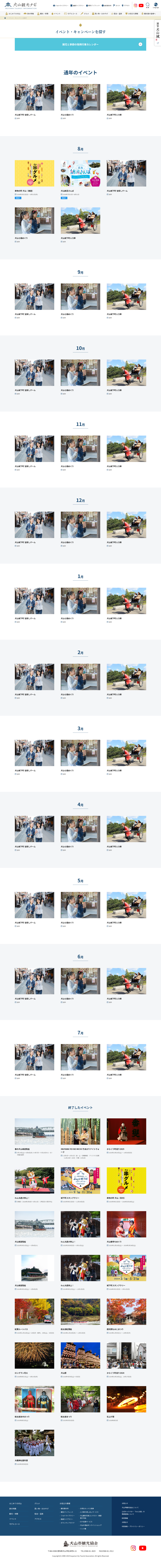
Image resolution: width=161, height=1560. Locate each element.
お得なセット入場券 (87, 1508)
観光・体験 (13, 1513)
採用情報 (125, 1518)
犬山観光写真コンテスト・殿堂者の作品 (91, 1516)
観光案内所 (65, 1508)
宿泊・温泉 (38, 1513)
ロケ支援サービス (86, 1522)
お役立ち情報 (65, 1503)
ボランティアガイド (68, 1523)
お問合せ (125, 1522)
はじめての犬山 (15, 1503)
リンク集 (83, 1529)
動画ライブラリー (67, 1519)
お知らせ (125, 1503)
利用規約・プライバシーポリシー (133, 1526)
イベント (12, 1518)
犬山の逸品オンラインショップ (91, 1525)
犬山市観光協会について (130, 1507)
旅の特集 (12, 1508)
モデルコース (14, 1524)
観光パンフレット (67, 1512)
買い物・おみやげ (41, 1508)
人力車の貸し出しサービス (89, 1512)
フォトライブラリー (68, 1515)
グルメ (37, 1503)
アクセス (37, 1518)
